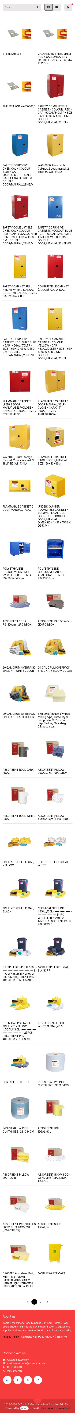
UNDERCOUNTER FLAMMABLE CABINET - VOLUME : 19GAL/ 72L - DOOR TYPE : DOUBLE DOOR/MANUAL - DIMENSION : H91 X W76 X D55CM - (54, 516)
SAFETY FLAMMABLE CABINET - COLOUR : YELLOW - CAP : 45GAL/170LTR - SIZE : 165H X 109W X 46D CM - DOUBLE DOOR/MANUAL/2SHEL (55, 348)
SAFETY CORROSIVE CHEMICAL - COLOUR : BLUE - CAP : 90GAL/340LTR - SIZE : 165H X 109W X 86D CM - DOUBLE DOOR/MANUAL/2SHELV (18, 175)
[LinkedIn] (7, 1380)
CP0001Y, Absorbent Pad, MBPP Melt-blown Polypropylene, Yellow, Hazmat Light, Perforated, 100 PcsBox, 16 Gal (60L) (18, 1280)
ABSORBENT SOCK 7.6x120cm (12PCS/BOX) (17, 623)
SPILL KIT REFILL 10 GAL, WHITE (53, 863)
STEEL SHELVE (12, 53)
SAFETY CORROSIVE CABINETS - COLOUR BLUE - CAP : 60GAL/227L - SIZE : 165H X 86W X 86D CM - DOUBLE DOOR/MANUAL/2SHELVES (55, 235)
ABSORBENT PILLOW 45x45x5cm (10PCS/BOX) (54, 817)
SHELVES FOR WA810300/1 (19, 106)
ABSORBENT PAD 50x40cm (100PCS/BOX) (55, 623)
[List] (56, 7)
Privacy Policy (11, 1336)
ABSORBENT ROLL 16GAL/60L (49, 1130)
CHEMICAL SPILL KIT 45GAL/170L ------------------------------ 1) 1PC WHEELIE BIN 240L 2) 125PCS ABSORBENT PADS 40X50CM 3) (55, 916)
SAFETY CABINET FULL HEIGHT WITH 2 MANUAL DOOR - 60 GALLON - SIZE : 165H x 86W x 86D (20, 291)
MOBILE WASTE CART (51, 1273)
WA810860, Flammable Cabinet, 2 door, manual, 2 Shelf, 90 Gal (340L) (53, 168)
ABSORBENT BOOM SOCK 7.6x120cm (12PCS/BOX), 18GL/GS (54, 1178)
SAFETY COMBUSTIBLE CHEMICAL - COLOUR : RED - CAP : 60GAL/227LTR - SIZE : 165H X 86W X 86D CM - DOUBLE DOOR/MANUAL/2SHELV (20, 235)
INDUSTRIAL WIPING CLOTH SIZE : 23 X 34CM (18, 1130)
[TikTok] (38, 1380)
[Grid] (48, 7)
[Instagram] (28, 1380)
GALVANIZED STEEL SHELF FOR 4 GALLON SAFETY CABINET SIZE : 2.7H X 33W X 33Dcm (55, 58)
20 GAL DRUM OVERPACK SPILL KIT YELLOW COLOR (55, 669)
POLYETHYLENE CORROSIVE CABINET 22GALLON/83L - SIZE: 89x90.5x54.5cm (17, 573)
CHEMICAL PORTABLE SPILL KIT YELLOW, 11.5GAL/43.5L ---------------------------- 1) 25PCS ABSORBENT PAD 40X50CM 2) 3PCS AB (19, 1031)
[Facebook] (17, 1380)
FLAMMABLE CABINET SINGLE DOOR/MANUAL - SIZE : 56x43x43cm (53, 460)
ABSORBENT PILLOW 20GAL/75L (16, 1176)
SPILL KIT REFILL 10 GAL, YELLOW (18, 863)
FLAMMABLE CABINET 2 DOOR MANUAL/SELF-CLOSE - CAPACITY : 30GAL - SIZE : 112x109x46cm (53, 408)
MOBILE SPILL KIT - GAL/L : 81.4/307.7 (55, 969)
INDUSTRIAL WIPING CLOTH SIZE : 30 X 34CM (53, 1083)
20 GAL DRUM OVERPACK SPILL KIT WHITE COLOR (19, 669)
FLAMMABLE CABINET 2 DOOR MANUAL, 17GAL (18, 508)
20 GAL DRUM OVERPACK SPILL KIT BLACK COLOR (19, 715)
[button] (37, 1399)
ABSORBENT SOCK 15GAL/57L (50, 1225)
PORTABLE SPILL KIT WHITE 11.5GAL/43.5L (51, 1025)
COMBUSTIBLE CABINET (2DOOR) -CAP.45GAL (53, 288)
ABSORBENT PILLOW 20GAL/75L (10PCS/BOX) (53, 771)
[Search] (37, 7)
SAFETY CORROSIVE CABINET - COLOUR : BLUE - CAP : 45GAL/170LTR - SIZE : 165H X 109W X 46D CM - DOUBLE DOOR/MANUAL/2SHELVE (19, 347)
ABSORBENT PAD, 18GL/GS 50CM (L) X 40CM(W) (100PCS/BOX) (19, 1227)
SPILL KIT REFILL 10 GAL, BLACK (18, 910)
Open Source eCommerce (55, 1408)
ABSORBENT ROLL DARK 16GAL (18, 771)
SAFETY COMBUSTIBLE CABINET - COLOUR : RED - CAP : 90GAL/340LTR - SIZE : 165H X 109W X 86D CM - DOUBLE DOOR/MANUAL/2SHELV (55, 114)
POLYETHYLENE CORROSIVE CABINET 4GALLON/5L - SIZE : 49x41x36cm (51, 573)
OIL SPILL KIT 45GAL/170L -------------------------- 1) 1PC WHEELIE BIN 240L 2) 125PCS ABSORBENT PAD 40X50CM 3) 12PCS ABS (20, 974)
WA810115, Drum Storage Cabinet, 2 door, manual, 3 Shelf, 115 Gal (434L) (18, 460)
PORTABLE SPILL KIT (16, 1082)
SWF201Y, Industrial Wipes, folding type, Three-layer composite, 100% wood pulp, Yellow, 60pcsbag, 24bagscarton (54, 720)
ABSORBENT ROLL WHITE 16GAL (19, 817)
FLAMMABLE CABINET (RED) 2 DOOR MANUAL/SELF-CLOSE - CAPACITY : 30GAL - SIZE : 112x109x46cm (19, 408)
